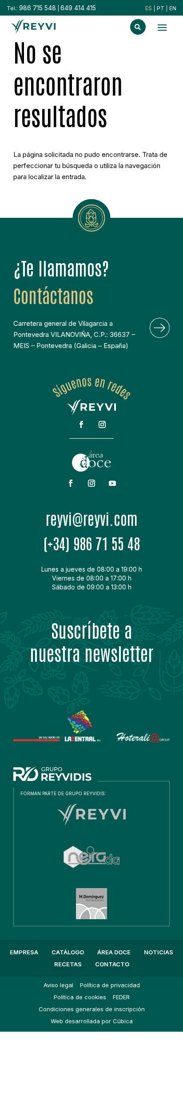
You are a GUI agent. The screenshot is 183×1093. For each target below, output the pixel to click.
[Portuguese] (160, 8)
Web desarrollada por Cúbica (92, 1021)
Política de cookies (80, 997)
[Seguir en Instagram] (102, 424)
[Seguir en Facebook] (81, 424)
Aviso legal (58, 985)
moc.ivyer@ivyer (92, 518)
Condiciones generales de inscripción (92, 1009)
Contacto (112, 964)
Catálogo (68, 952)
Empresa (24, 952)
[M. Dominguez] (91, 917)
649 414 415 (78, 8)
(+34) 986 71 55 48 (92, 543)
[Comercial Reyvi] (91, 823)
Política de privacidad (110, 985)
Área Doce (114, 952)
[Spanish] (148, 8)
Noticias (158, 952)
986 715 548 (37, 8)
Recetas (68, 964)
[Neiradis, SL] (92, 865)
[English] (172, 8)
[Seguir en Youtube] (112, 483)
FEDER (121, 997)
